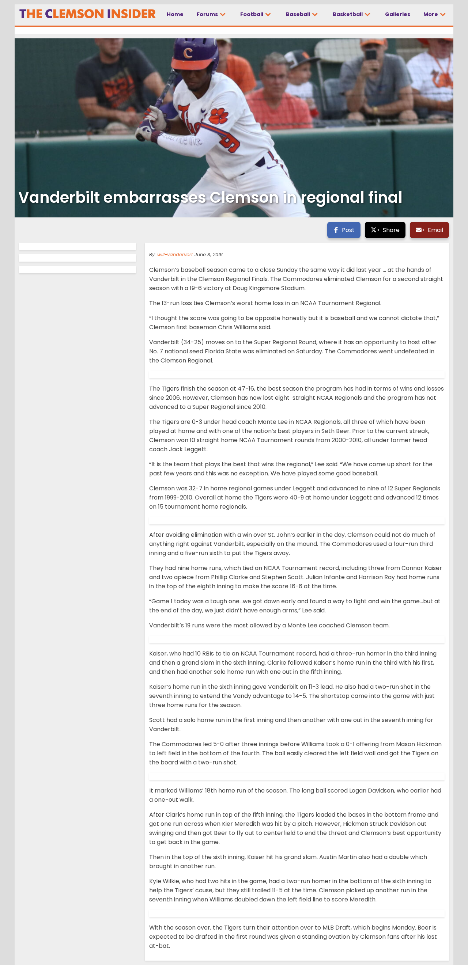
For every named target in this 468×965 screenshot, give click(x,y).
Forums (208, 14)
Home (175, 14)
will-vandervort (175, 254)
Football (252, 14)
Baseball (298, 14)
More (431, 14)
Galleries (397, 14)
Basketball (348, 14)
